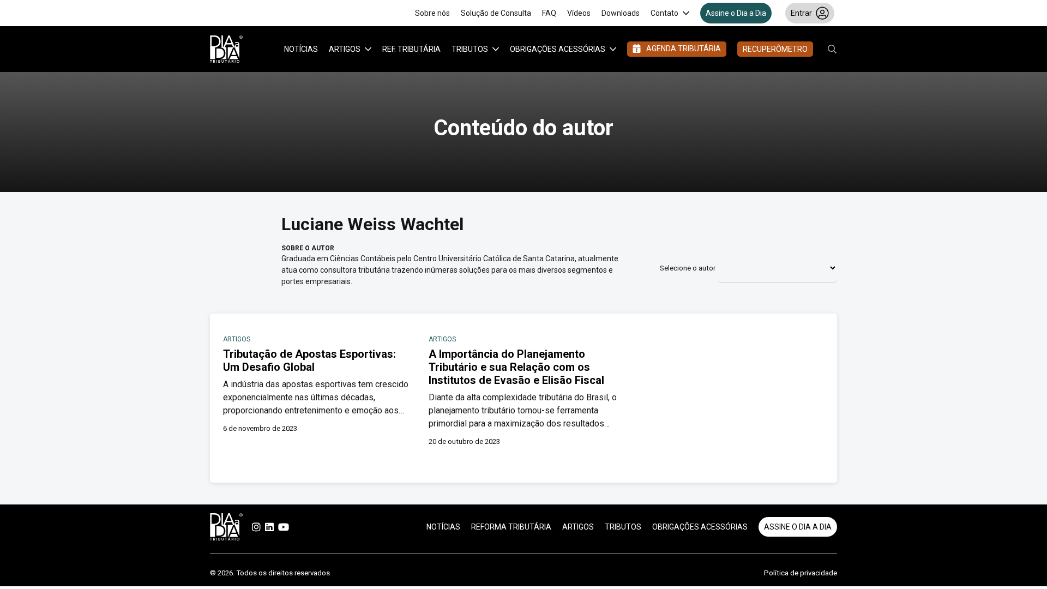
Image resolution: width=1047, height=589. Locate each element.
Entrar (801, 13)
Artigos (344, 49)
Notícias (301, 49)
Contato (664, 13)
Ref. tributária (411, 49)
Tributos (470, 49)
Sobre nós (432, 13)
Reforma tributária (511, 526)
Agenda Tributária (683, 48)
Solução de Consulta (496, 13)
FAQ (549, 13)
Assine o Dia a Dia (736, 13)
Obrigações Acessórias (557, 49)
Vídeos (579, 13)
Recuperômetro (775, 49)
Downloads (620, 13)
